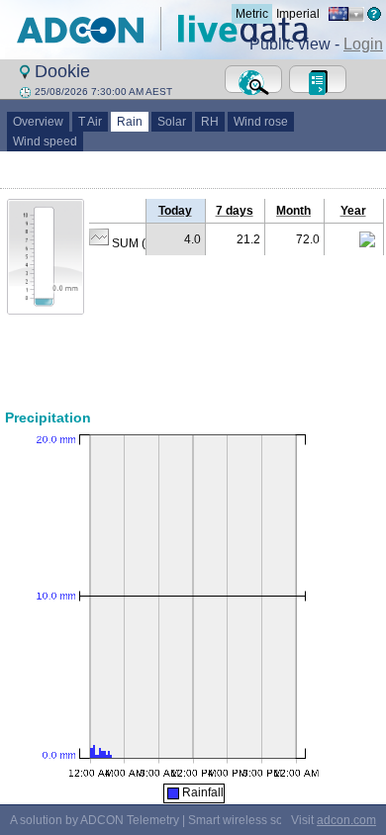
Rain (129, 122)
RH (210, 122)
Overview (38, 122)
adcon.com (346, 820)
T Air (90, 122)
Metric (252, 14)
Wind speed (45, 141)
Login (363, 44)
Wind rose (261, 122)
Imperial (298, 14)
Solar (171, 122)
